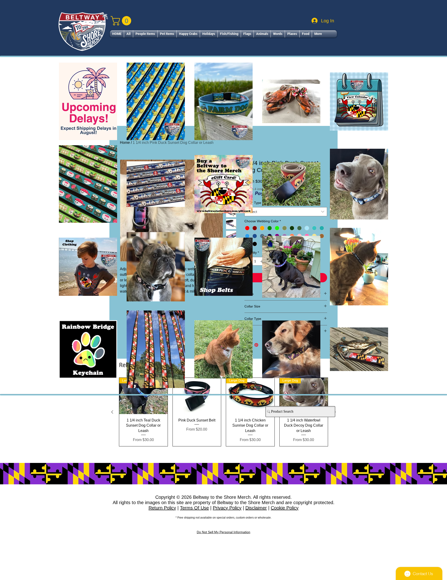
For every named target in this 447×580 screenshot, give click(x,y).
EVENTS (192, 351)
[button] (308, 216)
